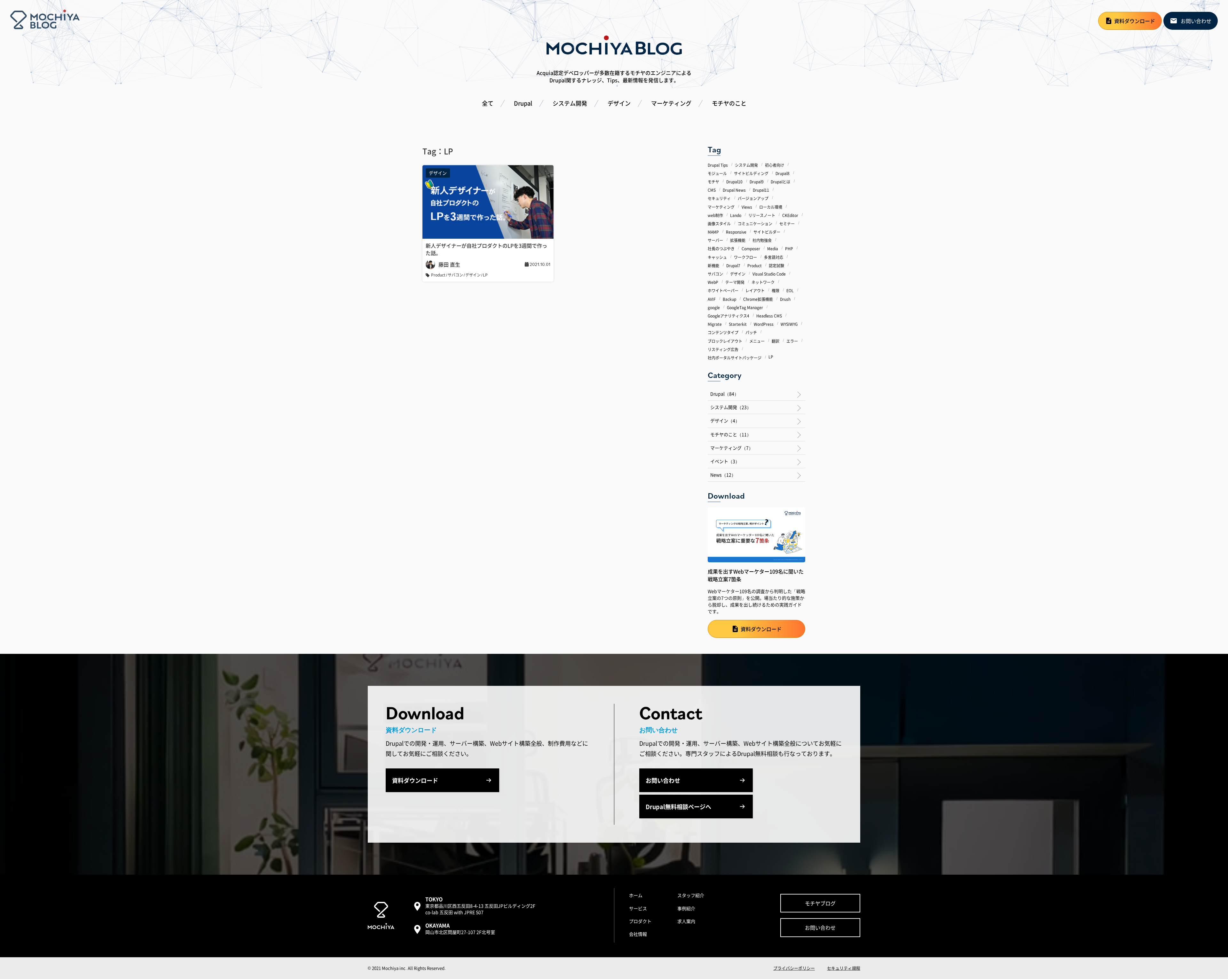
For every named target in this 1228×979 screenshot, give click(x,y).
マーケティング (671, 103)
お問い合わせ (1196, 21)
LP (770, 356)
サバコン (715, 274)
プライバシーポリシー (794, 968)
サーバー (715, 240)
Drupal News (734, 190)
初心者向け (774, 164)
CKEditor (790, 215)
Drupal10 (734, 181)
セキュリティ (719, 198)
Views (747, 206)
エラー (792, 340)
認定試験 (776, 265)
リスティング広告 (723, 349)
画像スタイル (719, 223)
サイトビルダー (766, 232)
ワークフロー (745, 257)
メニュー (757, 340)
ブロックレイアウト (725, 340)
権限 (775, 290)
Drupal (523, 103)
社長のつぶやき (721, 248)
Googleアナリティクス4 (728, 315)
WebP (713, 282)
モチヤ (713, 181)
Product (754, 265)
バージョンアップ (753, 198)
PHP (789, 248)
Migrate (715, 324)
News (723, 474)
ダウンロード (1134, 21)
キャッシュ (717, 257)
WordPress (764, 324)
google (714, 307)
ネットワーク (763, 282)
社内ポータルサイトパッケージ (734, 357)
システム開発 (570, 103)
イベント (725, 461)
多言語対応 (773, 257)
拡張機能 (737, 240)
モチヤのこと (729, 103)
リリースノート (761, 215)
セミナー (787, 223)
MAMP (713, 232)
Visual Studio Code (769, 274)
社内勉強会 (762, 240)
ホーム (635, 895)
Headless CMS (769, 315)
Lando (735, 215)
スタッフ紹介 (690, 895)
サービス (638, 908)
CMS (712, 190)
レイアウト (755, 290)
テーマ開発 (734, 282)
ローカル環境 (770, 206)
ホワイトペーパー (723, 290)
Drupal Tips (718, 164)
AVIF (712, 298)
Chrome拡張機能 (758, 298)
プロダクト (640, 921)
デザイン (619, 103)
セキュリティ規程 (843, 968)
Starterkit (738, 324)
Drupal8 (782, 173)
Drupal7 (733, 265)
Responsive (736, 232)
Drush (785, 298)
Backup (729, 298)
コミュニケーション (755, 223)
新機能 (713, 265)
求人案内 (686, 921)
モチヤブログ (820, 903)
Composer (751, 248)
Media (772, 248)
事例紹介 (686, 908)
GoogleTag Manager (745, 307)
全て (487, 103)
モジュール (717, 173)
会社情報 (638, 934)
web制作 (715, 215)
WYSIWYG (789, 324)
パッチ (751, 332)
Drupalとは (780, 181)
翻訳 (775, 340)
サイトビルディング (751, 173)
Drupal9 (757, 181)
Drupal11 (761, 190)
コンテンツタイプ (723, 332)
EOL (790, 290)
